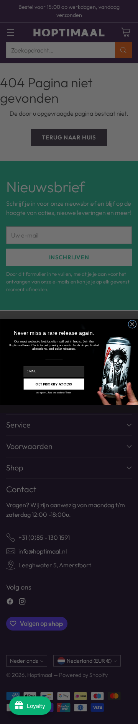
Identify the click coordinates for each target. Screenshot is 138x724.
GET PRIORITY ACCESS (54, 384)
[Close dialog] (132, 324)
